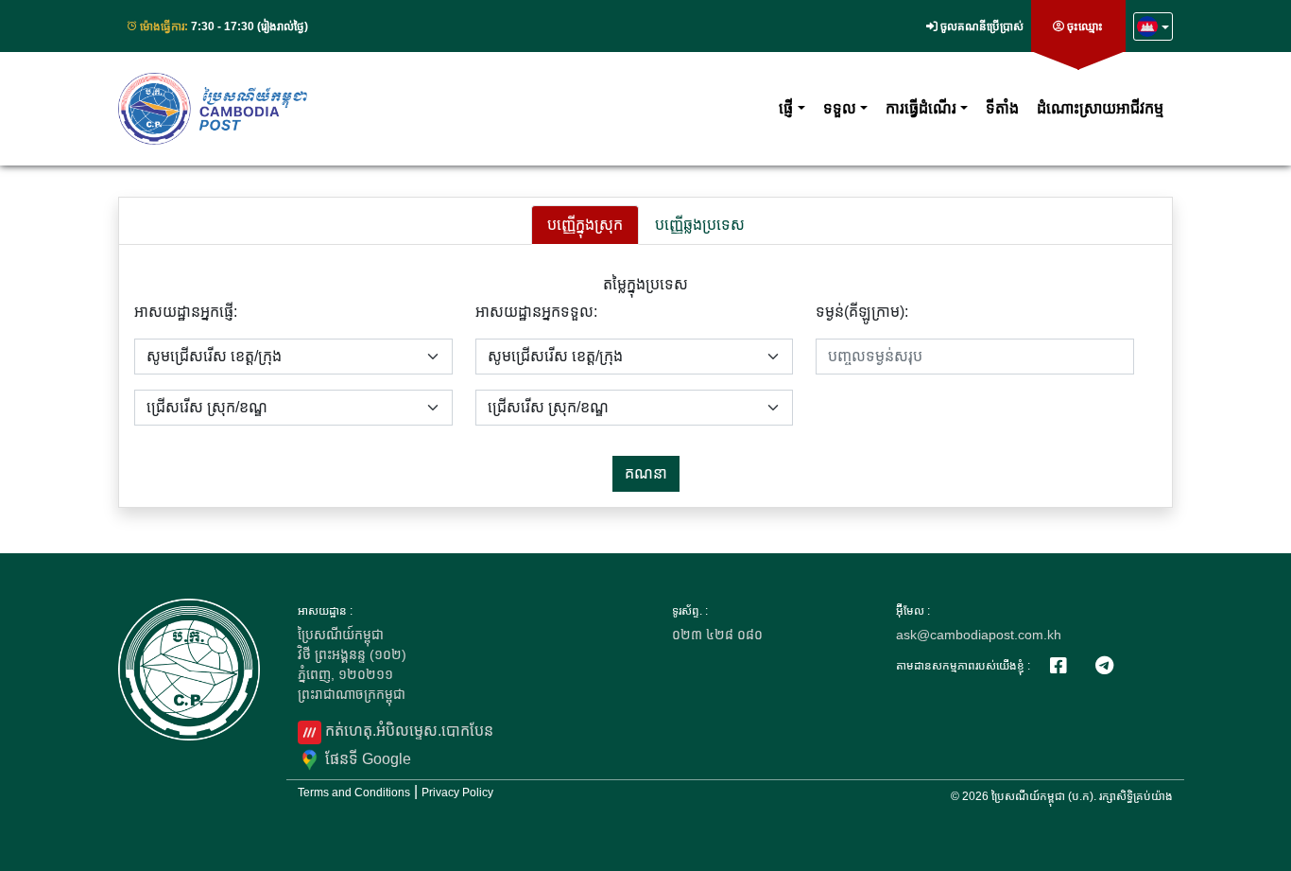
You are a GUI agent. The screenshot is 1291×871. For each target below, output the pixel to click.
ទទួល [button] (839, 108)
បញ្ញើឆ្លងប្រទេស (700, 225)
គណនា (646, 473)
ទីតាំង (1002, 108)
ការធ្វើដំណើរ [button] (921, 108)
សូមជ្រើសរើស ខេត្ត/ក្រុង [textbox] (214, 356)
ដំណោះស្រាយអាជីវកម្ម (1100, 108)
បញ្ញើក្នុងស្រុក (585, 225)
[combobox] (293, 357)
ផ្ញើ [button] (786, 108)
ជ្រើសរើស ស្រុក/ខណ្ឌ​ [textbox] (206, 407)
